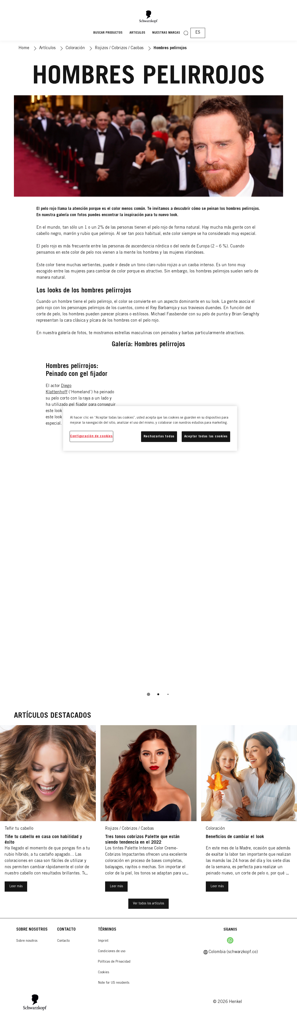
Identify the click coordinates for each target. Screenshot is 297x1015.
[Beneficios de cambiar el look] (249, 812)
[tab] (148, 694)
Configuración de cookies (91, 436)
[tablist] (148, 694)
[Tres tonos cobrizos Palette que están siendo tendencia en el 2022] (148, 812)
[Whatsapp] (230, 940)
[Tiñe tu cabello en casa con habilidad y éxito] (48, 812)
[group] (148, 528)
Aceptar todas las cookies (206, 436)
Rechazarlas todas (159, 436)
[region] (150, 428)
